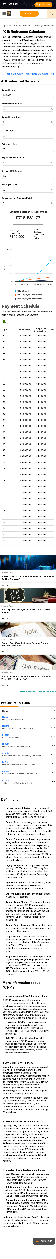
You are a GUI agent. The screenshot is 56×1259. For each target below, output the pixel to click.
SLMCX (5, 753)
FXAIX (5, 717)
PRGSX (5, 780)
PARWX (5, 771)
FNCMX (5, 726)
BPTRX (5, 735)
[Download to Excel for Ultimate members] (5, 321)
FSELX (5, 762)
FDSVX (5, 744)
